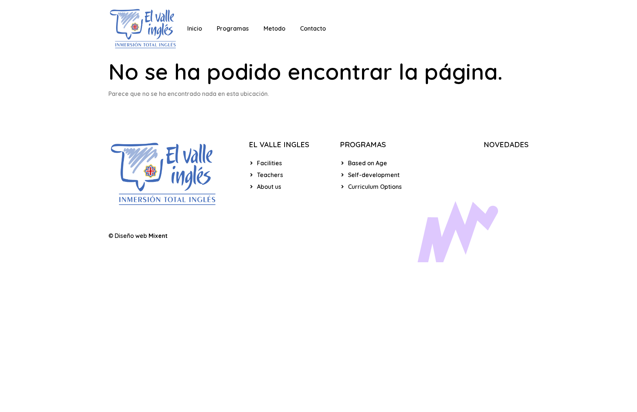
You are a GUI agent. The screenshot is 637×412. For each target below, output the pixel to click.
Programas (233, 28)
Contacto (313, 28)
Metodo (274, 28)
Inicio (194, 28)
